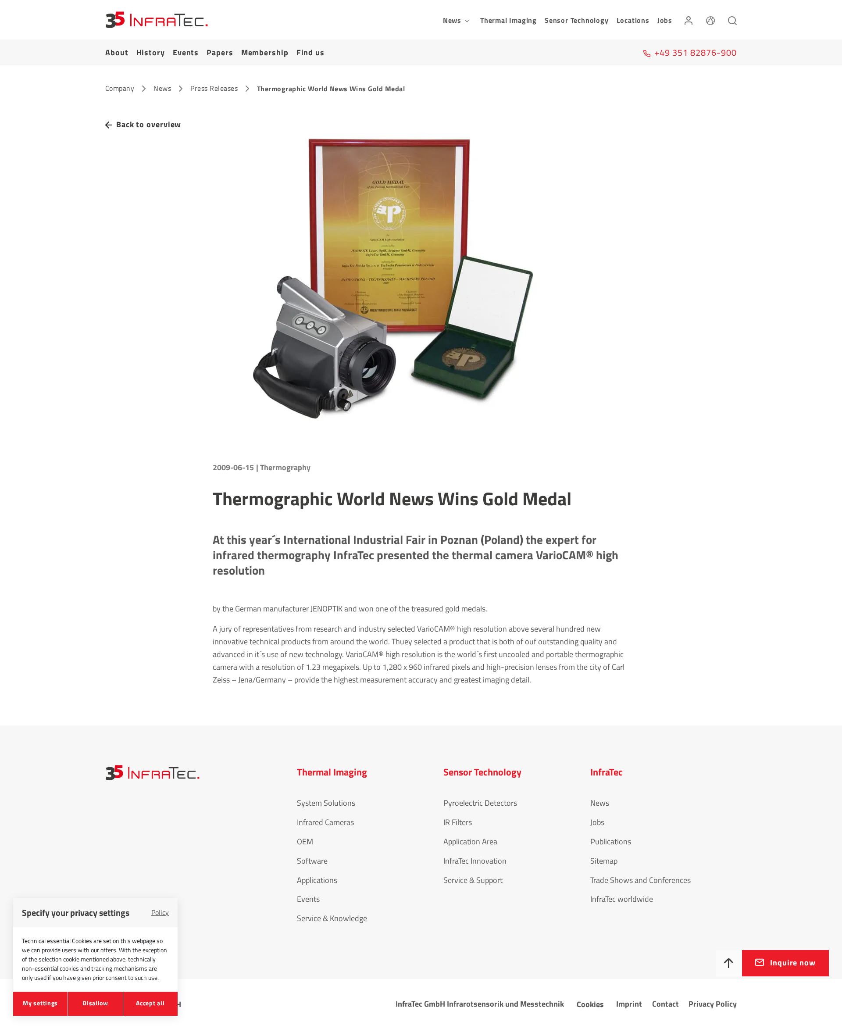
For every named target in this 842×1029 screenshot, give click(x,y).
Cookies (590, 1004)
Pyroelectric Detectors (480, 803)
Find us (310, 52)
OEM (305, 841)
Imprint (629, 1004)
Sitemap (603, 861)
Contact (665, 1004)
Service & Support (473, 880)
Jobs (664, 20)
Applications (317, 880)
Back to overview (148, 124)
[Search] (732, 19)
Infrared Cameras (325, 822)
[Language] (710, 19)
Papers (220, 52)
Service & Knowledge (332, 918)
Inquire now (793, 962)
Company (119, 88)
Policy (160, 912)
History (150, 52)
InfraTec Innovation (475, 861)
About (116, 52)
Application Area (470, 841)
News (162, 88)
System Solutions (326, 803)
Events (186, 52)
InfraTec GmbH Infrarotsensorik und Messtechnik (480, 1004)
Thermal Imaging (508, 20)
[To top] (729, 963)
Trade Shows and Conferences (640, 880)
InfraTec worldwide (621, 899)
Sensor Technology (577, 20)
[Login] (688, 19)
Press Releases (214, 88)
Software (312, 861)
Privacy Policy (713, 1004)
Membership (265, 52)
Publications (610, 841)
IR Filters (457, 822)
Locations (633, 20)
